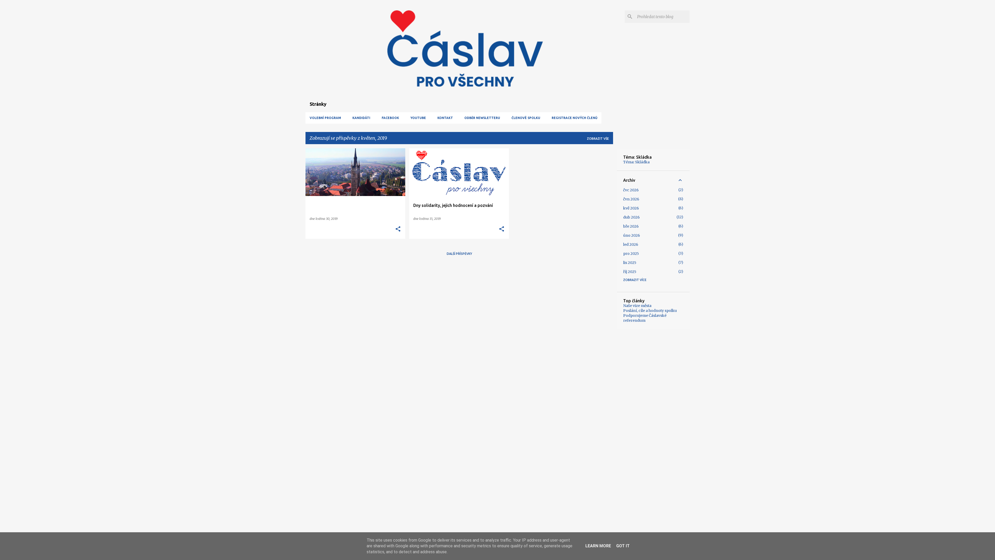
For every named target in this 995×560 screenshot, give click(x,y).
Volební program (325, 118)
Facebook (390, 118)
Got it (623, 545)
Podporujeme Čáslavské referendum (644, 318)
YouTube (418, 118)
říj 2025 (629, 271)
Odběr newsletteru (482, 118)
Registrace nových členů (574, 118)
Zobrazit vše (598, 138)
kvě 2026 (631, 208)
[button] (398, 229)
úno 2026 (631, 235)
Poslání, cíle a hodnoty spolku (650, 310)
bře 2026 (631, 226)
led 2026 (630, 244)
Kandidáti (361, 118)
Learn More (598, 545)
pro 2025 (631, 253)
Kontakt (445, 118)
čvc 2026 (631, 190)
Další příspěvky (459, 253)
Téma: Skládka (636, 162)
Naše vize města (637, 305)
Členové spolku (525, 118)
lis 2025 (629, 262)
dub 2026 (631, 217)
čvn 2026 (631, 199)
